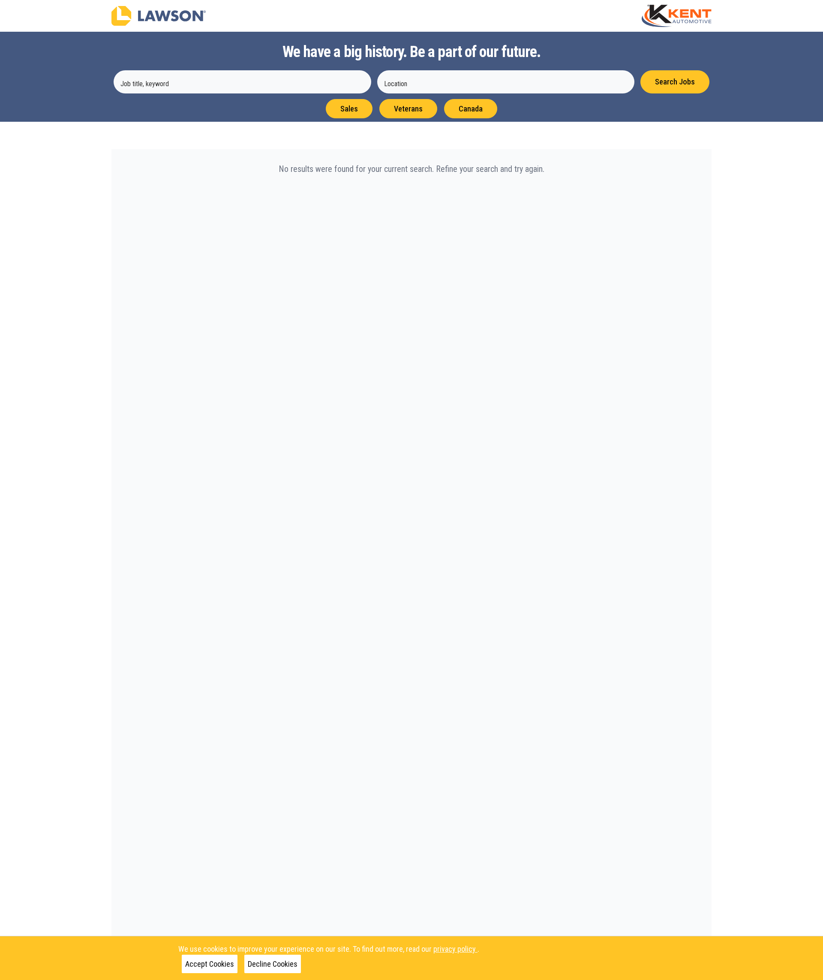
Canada (471, 108)
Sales (349, 108)
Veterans (408, 108)
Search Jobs (675, 81)
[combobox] (242, 81)
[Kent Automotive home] (677, 16)
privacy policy (455, 948)
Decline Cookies (272, 963)
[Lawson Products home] (158, 16)
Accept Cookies (209, 963)
